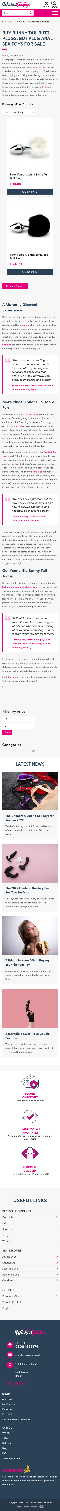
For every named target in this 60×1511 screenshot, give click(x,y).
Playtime (7, 1308)
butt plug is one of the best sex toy (20, 586)
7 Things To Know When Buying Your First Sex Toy (27, 962)
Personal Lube (10, 1274)
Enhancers (8, 1262)
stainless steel (17, 426)
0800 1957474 (26, 1346)
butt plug (13, 676)
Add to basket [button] (30, 191)
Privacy (6, 1432)
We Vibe (7, 1241)
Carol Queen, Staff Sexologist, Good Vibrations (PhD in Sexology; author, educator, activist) (31, 643)
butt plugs (36, 471)
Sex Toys (12, 43)
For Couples (8, 1403)
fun (47, 86)
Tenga (6, 1235)
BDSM (38, 67)
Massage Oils (10, 1268)
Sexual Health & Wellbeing (16, 1419)
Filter (7, 732)
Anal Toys (7, 1398)
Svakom (7, 1229)
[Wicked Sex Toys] (16, 5)
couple (25, 324)
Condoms (8, 1280)
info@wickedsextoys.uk (27, 1354)
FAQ (4, 1453)
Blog (4, 1448)
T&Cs (5, 1437)
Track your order (11, 1458)
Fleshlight (8, 1217)
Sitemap (48, 1502)
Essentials (7, 1414)
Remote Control (11, 1302)
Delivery (6, 1442)
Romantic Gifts (10, 1296)
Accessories (9, 1256)
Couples (6, 344)
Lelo (4, 1223)
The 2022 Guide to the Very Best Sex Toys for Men (27, 890)
